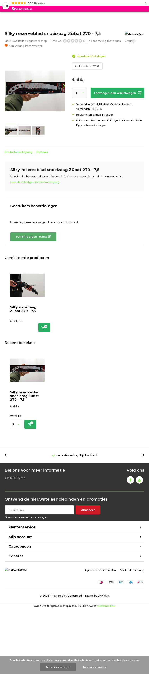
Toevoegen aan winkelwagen (44, 327)
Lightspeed (75, 595)
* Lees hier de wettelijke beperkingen (26, 517)
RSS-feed (125, 570)
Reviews (42, 152)
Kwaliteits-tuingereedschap (29, 41)
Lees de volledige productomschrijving (34, 182)
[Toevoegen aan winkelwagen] (30, 424)
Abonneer (88, 510)
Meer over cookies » (94, 667)
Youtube (139, 480)
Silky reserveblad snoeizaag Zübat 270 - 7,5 (24, 396)
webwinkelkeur (106, 605)
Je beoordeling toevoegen (104, 41)
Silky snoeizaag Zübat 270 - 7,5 (23, 309)
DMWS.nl (104, 595)
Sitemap (138, 570)
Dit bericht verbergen (58, 667)
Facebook (130, 480)
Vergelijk (130, 41)
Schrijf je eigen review (31, 236)
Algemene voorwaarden (100, 570)
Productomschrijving (18, 152)
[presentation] (60, 86)
